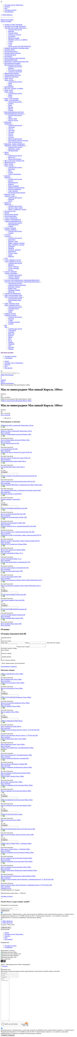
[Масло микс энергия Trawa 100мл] (12, 776)
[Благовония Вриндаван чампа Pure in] (13, 461)
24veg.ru (5, 966)
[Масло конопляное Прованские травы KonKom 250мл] (19, 870)
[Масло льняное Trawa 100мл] (10, 706)
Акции (7, 361)
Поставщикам (9, 11)
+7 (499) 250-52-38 (6, 923)
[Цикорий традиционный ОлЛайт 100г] (14, 517)
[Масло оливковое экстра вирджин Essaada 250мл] (17, 852)
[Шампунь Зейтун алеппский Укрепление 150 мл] (17, 425)
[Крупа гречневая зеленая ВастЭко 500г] (14, 508)
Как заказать (8, 368)
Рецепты (7, 6)
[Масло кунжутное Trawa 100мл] (11, 814)
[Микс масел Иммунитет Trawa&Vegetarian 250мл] (17, 747)
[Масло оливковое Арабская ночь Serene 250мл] (16, 767)
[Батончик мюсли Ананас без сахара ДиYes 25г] (16, 452)
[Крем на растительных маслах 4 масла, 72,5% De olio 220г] (20, 730)
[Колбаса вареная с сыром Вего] (11, 494)
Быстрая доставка (7, 352)
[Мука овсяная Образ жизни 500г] (12, 618)
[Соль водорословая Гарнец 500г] (12, 571)
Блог (6, 8)
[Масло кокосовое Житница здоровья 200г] (15, 758)
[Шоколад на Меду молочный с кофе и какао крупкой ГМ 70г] (21, 535)
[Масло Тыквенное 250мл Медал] (12, 721)
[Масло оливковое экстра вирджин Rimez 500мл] (17, 785)
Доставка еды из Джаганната (14, 5)
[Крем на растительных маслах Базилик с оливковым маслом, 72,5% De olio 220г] (27, 879)
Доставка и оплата (10, 10)
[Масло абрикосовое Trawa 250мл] (12, 674)
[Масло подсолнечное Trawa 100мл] (12, 682)
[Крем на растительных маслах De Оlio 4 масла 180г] (18, 829)
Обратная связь (6, 927)
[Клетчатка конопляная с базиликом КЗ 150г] (15, 562)
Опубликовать (5, 666)
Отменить (13, 666)
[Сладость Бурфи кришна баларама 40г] (14, 609)
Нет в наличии (5, 415)
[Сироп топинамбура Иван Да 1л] (12, 553)
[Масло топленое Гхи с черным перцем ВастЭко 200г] (18, 526)
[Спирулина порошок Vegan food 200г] (13, 594)
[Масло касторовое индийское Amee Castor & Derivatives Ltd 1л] (21, 580)
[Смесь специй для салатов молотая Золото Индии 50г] (19, 476)
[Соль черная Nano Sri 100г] (10, 443)
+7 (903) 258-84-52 (6, 15)
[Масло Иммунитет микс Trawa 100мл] (13, 739)
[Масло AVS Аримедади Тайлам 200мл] (14, 544)
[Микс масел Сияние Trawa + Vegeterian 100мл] (16, 843)
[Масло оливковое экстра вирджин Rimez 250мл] (17, 800)
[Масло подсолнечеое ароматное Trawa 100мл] (16, 697)
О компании (8, 358)
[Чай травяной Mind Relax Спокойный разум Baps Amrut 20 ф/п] (21, 485)
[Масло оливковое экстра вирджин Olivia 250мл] (16, 861)
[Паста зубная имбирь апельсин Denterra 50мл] (16, 434)
